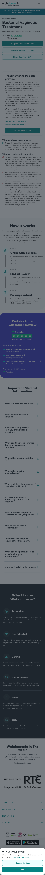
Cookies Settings (22, 863)
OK (22, 869)
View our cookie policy (21, 857)
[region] (22, 861)
